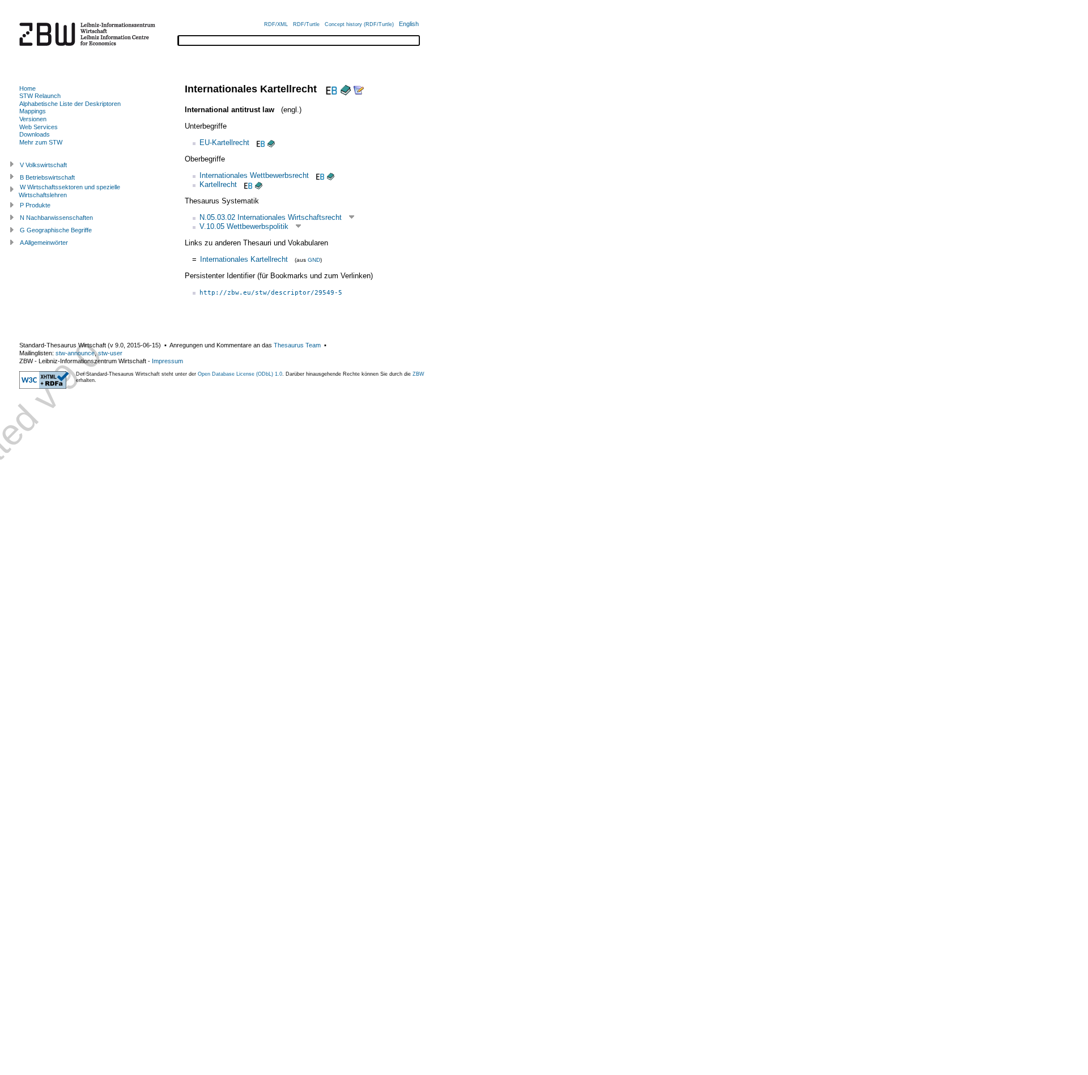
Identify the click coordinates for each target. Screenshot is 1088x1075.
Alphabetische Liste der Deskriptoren (70, 103)
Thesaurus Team (297, 345)
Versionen (32, 119)
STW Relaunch (40, 95)
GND (314, 260)
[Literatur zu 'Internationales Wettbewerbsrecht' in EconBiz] (319, 175)
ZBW (418, 374)
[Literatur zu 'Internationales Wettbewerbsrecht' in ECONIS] (330, 175)
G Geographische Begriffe (56, 230)
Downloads (34, 134)
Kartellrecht (218, 184)
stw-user (110, 353)
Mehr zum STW (40, 142)
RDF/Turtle (306, 24)
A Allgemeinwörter (44, 242)
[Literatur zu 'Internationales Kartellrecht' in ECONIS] (346, 89)
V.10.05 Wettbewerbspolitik (243, 226)
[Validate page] (44, 386)
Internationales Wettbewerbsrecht (254, 175)
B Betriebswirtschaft (47, 177)
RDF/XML (276, 24)
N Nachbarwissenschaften (56, 217)
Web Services (38, 127)
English (409, 23)
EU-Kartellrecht (224, 142)
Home (27, 88)
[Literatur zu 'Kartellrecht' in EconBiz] (247, 184)
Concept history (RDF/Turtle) (359, 24)
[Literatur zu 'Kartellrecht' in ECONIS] (258, 184)
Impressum (167, 361)
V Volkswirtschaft (43, 165)
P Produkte (35, 205)
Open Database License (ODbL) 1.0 (240, 374)
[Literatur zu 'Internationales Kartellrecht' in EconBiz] (330, 89)
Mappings (32, 111)
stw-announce (75, 353)
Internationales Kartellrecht (244, 259)
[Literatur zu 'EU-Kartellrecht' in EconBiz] (259, 142)
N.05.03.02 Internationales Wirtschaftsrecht (270, 217)
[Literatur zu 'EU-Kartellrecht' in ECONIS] (271, 142)
